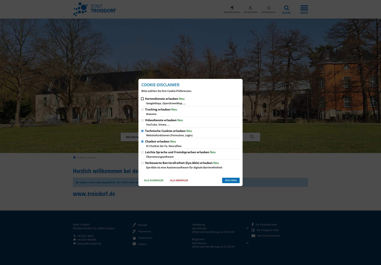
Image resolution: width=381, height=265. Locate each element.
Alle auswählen (153, 180)
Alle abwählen (179, 180)
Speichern (231, 180)
